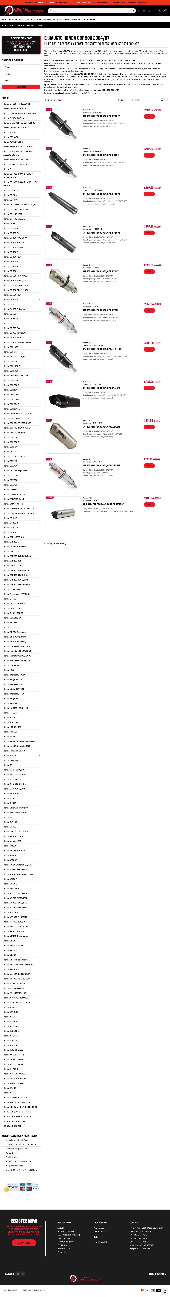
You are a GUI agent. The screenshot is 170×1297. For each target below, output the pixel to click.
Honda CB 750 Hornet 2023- (16, 333)
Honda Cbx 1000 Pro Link (14, 456)
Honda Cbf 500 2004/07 (14, 356)
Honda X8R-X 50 (10, 1012)
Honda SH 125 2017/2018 (14, 774)
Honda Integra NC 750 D (14, 689)
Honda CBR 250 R (11, 385)
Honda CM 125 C (10, 489)
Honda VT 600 (9, 955)
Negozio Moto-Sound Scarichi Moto (21, 1170)
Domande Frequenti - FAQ (16, 1148)
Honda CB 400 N (10, 261)
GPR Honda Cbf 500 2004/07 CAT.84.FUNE (102, 349)
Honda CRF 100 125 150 (13, 537)
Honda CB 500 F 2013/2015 (15, 280)
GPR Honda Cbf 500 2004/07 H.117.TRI (100, 310)
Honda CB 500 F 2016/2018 (15, 285)
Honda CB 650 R (10, 318)
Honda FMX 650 (10, 622)
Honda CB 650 (9, 304)
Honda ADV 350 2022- (13, 142)
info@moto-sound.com (140, 1248)
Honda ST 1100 (9, 827)
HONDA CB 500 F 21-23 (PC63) (17, 1111)
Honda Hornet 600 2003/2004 (17, 651)
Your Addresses (100, 1231)
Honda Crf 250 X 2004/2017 (15, 108)
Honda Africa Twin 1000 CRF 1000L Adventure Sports (18, 153)
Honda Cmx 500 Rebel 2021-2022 (18, 513)
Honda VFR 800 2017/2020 (15, 926)
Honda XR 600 (9, 1088)
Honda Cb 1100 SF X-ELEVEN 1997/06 (20, 204)
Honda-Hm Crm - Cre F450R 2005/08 (20, 1107)
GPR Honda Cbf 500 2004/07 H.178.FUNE (101, 388)
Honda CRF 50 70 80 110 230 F (16, 584)
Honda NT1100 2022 (12, 727)
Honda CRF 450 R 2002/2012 (16, 570)
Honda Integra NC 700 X (14, 684)
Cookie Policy (11, 1157)
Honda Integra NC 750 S (13, 694)
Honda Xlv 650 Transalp (13, 1059)
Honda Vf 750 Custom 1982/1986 (17, 865)
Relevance (135, 100)
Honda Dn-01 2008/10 (13, 613)
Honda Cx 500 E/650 (12, 608)
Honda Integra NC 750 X (13, 698)
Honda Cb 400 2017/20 (13, 247)
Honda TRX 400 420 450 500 (16, 831)
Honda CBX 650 (10, 480)
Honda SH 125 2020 (12, 779)
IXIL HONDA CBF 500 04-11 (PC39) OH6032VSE (103, 504)
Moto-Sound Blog (101, 1242)
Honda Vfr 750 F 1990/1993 (15, 903)
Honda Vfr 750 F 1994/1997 (15, 907)
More (149, 116)
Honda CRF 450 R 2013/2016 (16, 575)
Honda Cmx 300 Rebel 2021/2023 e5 (19, 113)
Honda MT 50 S (10, 713)
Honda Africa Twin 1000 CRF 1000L (18, 146)
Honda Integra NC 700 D (14, 675)
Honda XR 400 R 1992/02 (14, 1083)
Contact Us (62, 1252)
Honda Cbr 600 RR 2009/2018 (16, 428)
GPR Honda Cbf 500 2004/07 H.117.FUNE (101, 116)
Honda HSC (8, 670)
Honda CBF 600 (10, 361)
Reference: (87, 112)
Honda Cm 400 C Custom (14, 494)
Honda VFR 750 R (11, 912)
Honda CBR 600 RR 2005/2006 (17, 418)
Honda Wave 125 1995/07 (14, 993)
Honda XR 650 (9, 1092)
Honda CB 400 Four (12, 257)
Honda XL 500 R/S (11, 1031)
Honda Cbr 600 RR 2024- (14, 432)
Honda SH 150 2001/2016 (14, 784)
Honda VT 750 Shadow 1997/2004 (18, 964)
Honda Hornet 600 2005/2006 (17, 656)
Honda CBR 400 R (11, 394)
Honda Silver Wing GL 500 (14, 812)
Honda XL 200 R (10, 1021)
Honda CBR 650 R (11, 442)
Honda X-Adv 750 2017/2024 (16, 997)
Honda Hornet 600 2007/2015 (16, 660)
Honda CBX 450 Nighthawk (15, 470)
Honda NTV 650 (10, 732)
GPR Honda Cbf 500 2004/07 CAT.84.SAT (101, 426)
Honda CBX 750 (10, 485)
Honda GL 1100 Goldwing (14, 632)
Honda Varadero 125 (12, 841)
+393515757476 (147, 1245)
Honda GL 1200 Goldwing (14, 637)
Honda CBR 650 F (11, 437)
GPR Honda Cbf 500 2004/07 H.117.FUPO (101, 194)
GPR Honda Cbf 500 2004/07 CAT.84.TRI (101, 465)
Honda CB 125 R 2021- (13, 214)
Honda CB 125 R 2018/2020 (15, 209)
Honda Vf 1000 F (10, 846)
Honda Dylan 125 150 (12, 618)
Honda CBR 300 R (11, 390)
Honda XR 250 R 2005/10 (14, 1078)
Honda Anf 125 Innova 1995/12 (16, 164)
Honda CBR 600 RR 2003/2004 (17, 413)
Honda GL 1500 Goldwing (14, 641)
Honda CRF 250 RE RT (12, 561)
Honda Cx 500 (9, 599)
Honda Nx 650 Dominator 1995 (16, 746)
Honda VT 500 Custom (13, 945)
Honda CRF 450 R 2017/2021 (15, 580)
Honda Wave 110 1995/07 (14, 988)
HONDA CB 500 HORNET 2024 (17, 1116)
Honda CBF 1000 (10, 347)
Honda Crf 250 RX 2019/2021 (16, 127)
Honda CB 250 (9, 223)
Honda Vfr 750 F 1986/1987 (15, 893)
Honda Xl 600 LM (10, 1035)
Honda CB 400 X (10, 266)
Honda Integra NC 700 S (14, 679)
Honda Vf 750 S (10, 884)
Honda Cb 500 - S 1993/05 (15, 276)
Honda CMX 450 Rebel (13, 504)
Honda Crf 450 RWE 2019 (14, 118)
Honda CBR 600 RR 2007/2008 (17, 423)
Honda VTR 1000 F (11, 969)
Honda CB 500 (9, 271)
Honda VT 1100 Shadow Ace (15, 936)
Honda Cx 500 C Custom (14, 603)
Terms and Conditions (66, 1231)
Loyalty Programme (66, 1241)
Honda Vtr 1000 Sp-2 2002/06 (17, 978)
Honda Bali (8, 169)
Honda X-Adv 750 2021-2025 (16, 1002)
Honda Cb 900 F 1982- (13, 337)
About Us (61, 1228)
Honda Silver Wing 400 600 (15, 808)
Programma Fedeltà (14, 1165)
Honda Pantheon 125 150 (14, 751)
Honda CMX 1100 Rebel (13, 499)
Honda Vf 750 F (10, 879)
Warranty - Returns (65, 1238)
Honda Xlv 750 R (10, 1069)
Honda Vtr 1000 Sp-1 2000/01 (16, 974)
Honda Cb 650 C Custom (14, 309)
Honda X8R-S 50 (10, 1007)
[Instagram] (23, 1274)
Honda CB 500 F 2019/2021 (15, 290)
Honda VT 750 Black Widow (15, 960)
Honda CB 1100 (10, 195)
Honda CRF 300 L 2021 (13, 565)
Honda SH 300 (9, 798)
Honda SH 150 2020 (12, 793)
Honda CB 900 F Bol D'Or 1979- (17, 342)
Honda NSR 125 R (10, 722)
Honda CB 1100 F (10, 200)
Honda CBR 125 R (10, 380)
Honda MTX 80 (9, 717)
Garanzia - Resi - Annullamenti (18, 1161)
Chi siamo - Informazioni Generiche (20, 1144)
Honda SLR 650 (10, 822)
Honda (5, 97)
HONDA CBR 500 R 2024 (14, 1121)
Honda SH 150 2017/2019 (14, 789)
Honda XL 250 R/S (11, 1026)
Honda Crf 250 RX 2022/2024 (16, 104)
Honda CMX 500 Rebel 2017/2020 (18, 508)
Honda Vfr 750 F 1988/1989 (15, 898)
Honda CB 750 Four (11, 328)
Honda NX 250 (9, 736)
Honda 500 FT (9, 132)
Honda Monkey (10, 703)
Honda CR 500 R (10, 527)
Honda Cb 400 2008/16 (13, 242)
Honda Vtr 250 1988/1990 (14, 983)
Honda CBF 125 (10, 352)
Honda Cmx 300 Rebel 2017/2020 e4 (19, 123)
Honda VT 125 (9, 941)
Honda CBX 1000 (10, 451)
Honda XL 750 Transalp (13, 1050)
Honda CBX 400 (10, 466)
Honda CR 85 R (9, 532)
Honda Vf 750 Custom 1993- (15, 869)
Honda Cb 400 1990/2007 (15, 238)
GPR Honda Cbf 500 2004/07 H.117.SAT (100, 271)
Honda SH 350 (9, 803)
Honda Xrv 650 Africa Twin (15, 1097)
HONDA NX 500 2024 (13, 1126)
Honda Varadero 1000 (13, 836)
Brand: (85, 110)
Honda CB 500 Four (12, 295)
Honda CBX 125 (10, 461)
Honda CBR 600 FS (11, 409)
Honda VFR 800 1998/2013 (15, 917)
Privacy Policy (11, 1153)
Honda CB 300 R (10, 228)
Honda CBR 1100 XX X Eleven (15, 375)
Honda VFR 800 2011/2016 (15, 922)
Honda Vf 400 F (10, 855)
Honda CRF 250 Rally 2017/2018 (17, 556)
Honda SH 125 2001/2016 (14, 770)
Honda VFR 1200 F (11, 888)
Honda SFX (8, 765)
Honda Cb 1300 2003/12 (14, 219)
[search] (133, 10)
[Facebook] (17, 1274)
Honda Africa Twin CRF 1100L (16, 159)
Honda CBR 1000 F (11, 366)
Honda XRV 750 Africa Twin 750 (17, 1102)
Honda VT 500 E (10, 950)
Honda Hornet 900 (11, 665)
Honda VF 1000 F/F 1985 (14, 850)
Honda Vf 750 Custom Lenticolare (18, 874)
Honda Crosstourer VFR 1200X (16, 594)
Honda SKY (8, 817)
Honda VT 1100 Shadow (13, 931)
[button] (24, 1242)
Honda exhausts (99, 93)
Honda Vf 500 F (10, 860)
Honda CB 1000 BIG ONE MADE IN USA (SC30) (20, 184)
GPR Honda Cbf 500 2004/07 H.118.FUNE (101, 155)
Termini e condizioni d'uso (16, 1140)
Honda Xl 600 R (10, 1040)
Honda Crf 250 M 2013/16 (14, 546)
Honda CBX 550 (10, 475)
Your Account (99, 1228)
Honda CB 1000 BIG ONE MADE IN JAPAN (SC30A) (18, 176)
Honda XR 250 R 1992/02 (14, 1073)
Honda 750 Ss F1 (10, 137)
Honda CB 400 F (10, 252)
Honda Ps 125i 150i (11, 760)
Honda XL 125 (9, 1016)
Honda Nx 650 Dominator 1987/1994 (19, 741)
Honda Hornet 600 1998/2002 (16, 646)
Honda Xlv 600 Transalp (13, 1054)
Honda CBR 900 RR (11, 447)
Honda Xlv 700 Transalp (13, 1064)
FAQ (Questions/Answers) (68, 1235)
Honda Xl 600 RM (11, 1045)
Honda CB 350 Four (12, 233)
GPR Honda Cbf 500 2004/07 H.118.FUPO (101, 232)
